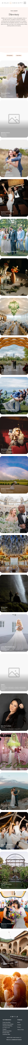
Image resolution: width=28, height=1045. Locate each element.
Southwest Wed (6, 1034)
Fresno (4, 727)
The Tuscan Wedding (6, 884)
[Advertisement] (14, 37)
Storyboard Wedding (7, 1025)
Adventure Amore (5, 132)
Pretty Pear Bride (6, 1022)
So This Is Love (6, 1027)
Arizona (4, 213)
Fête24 (2, 684)
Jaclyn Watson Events (6, 567)
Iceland (4, 608)
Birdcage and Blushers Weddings (9, 370)
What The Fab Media (6, 726)
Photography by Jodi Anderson (9, 1002)
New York (5, 925)
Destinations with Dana (6, 528)
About (18, 1022)
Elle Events (3, 290)
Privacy (19, 1027)
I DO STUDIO (4, 763)
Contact (19, 1024)
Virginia (4, 648)
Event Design (4, 333)
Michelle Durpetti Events (7, 963)
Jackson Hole (5, 450)
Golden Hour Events (6, 330)
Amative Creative (5, 488)
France (4, 686)
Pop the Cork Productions (7, 211)
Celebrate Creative (17, 1039)
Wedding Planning (11, 333)
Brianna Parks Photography (8, 805)
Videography (10, 96)
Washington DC (6, 292)
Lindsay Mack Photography (8, 646)
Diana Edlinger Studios (6, 449)
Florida (4, 529)
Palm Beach (5, 964)
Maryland (4, 252)
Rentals (3, 689)
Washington (5, 845)
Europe (4, 94)
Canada (4, 490)
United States (5, 331)
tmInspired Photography (7, 844)
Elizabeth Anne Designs (8, 1024)
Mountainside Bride (7, 1031)
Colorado (4, 134)
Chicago (4, 410)
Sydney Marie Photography (8, 409)
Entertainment (4, 687)
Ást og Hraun (4, 607)
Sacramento (5, 806)
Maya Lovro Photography (7, 923)
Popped (4, 1029)
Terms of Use (20, 1029)
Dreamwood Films (5, 93)
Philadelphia (5, 1004)
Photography (9, 55)
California (5, 173)
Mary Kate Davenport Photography (9, 251)
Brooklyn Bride (6, 1032)
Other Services (22, 687)
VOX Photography (5, 172)
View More (18, 55)
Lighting (16, 687)
